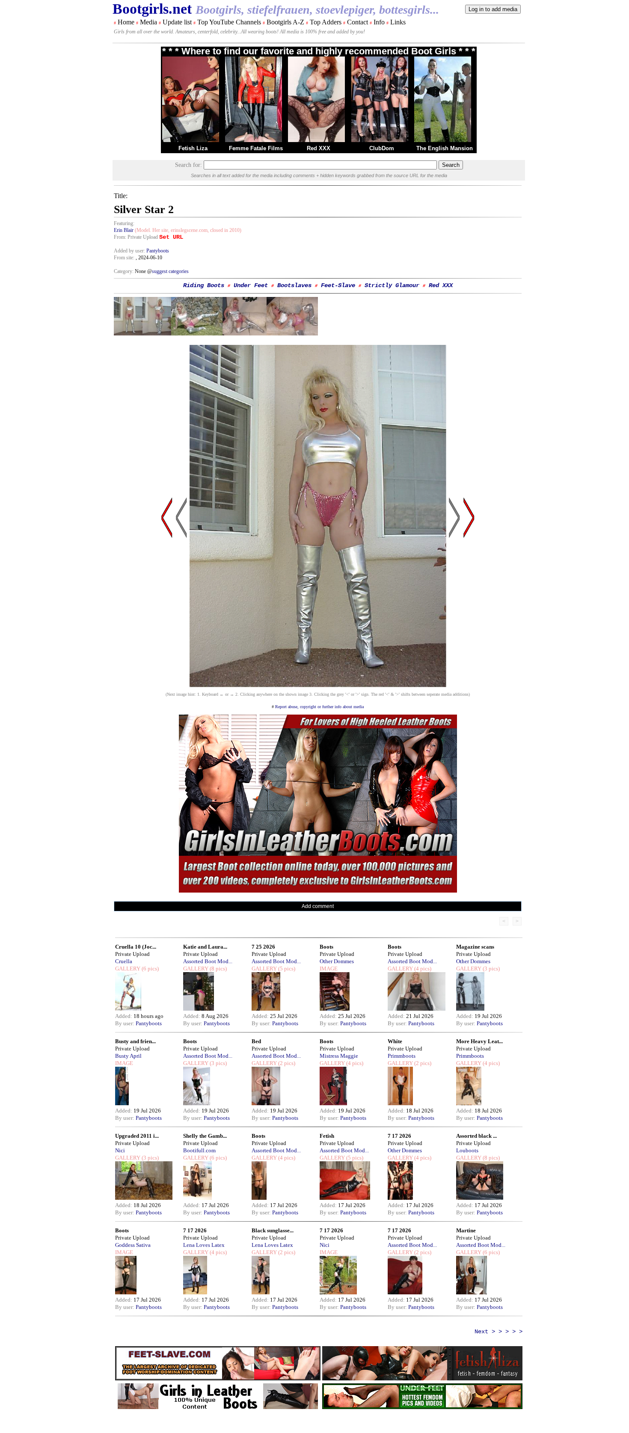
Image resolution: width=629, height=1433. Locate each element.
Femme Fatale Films (256, 148)
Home (126, 22)
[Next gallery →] (469, 599)
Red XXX (318, 148)
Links (398, 22)
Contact (357, 22)
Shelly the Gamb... (205, 1136)
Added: (124, 1016)
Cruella (123, 961)
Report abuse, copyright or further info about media (319, 706)
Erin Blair (124, 230)
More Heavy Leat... (479, 1041)
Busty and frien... (135, 1041)
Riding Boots (203, 285)
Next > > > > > (498, 1331)
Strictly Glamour (392, 285)
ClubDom (381, 148)
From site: (124, 258)
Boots (326, 946)
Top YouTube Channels (229, 22)
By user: (125, 1023)
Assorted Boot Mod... (207, 961)
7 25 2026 (263, 946)
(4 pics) (422, 968)
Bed (256, 1041)
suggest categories (170, 271)
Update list (177, 22)
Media (148, 22)
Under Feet (251, 285)
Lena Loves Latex (204, 1245)
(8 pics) (217, 968)
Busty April (128, 1056)
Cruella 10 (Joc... (135, 946)
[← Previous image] (181, 599)
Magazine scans (475, 946)
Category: (124, 271)
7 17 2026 (399, 1136)
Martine (466, 1230)
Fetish (327, 1136)
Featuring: (124, 223)
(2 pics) (286, 1063)
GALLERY (127, 968)
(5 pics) (286, 968)
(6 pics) (149, 968)
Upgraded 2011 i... (137, 1136)
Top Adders (325, 22)
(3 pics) (490, 968)
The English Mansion (444, 148)
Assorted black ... (476, 1136)
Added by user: (130, 251)
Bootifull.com (199, 1150)
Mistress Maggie (339, 1056)
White (395, 1041)
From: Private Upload (136, 237)
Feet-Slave (338, 285)
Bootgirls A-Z (285, 22)
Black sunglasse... (273, 1230)
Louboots (467, 1150)
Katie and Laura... (205, 946)
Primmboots (401, 1056)
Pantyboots (157, 251)
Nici (120, 1150)
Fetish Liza (193, 148)
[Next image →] (318, 684)
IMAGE (329, 968)
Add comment (318, 906)
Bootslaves (294, 285)
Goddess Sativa (133, 1245)
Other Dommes (337, 961)
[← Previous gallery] (166, 599)
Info (379, 22)
